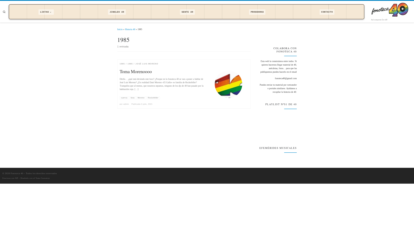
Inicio (120, 29)
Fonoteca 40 (17, 173)
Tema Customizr (43, 178)
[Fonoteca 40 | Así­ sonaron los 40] (391, 9)
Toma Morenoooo (136, 71)
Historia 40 (130, 29)
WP (16, 178)
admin (126, 104)
